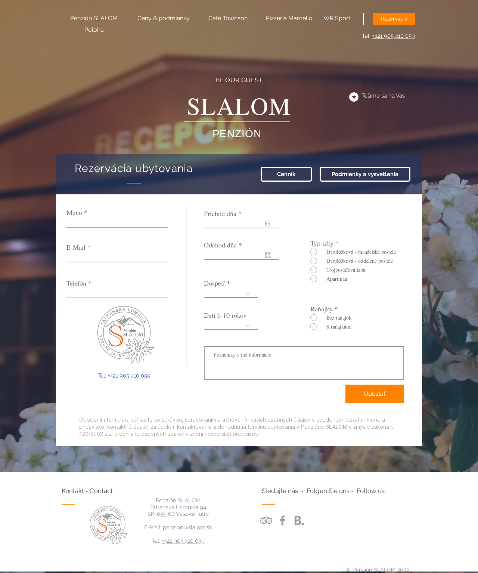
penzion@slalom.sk (187, 527)
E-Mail (76, 247)
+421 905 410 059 (393, 36)
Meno (74, 212)
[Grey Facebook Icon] (282, 520)
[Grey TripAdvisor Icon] (266, 520)
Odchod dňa (224, 244)
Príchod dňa (224, 213)
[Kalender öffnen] (268, 224)
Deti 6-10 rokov (225, 315)
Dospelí (214, 283)
